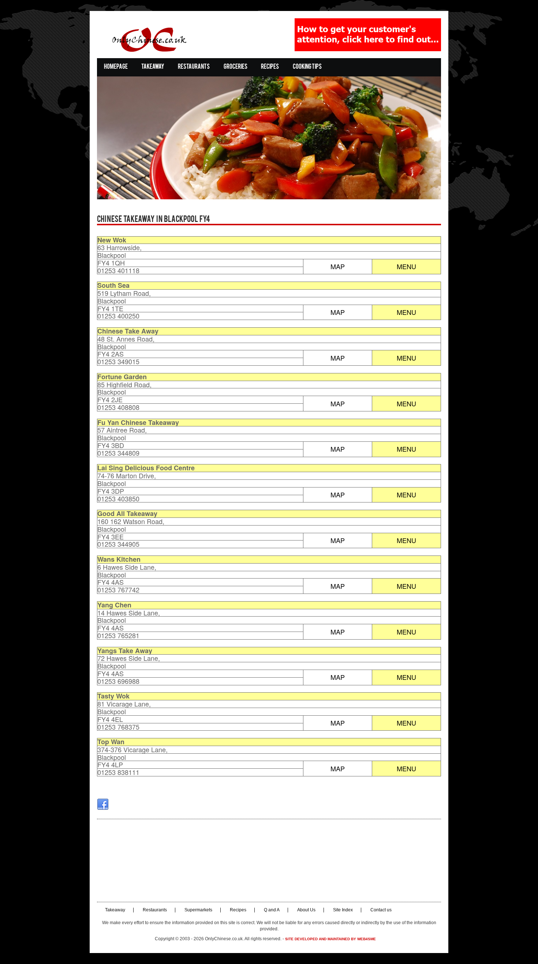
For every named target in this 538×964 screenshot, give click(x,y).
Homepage (116, 67)
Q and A (272, 910)
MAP (337, 266)
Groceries (235, 67)
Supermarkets (198, 910)
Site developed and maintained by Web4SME (330, 939)
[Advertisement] (269, 860)
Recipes (270, 67)
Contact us (381, 910)
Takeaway (152, 67)
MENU (406, 266)
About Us (306, 910)
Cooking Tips (307, 67)
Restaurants (194, 67)
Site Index (343, 910)
